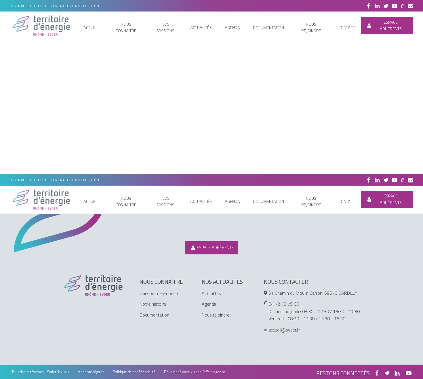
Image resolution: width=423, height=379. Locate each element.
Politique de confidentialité (134, 372)
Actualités (211, 293)
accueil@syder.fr (284, 329)
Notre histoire (153, 303)
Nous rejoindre (215, 314)
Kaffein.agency (213, 372)
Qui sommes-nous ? (159, 293)
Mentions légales (90, 372)
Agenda (209, 303)
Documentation (154, 314)
